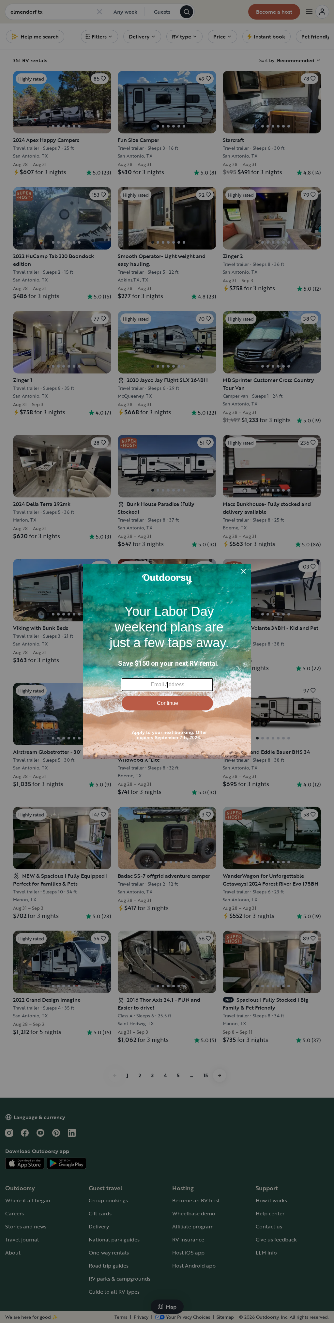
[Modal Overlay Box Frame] (167, 661)
